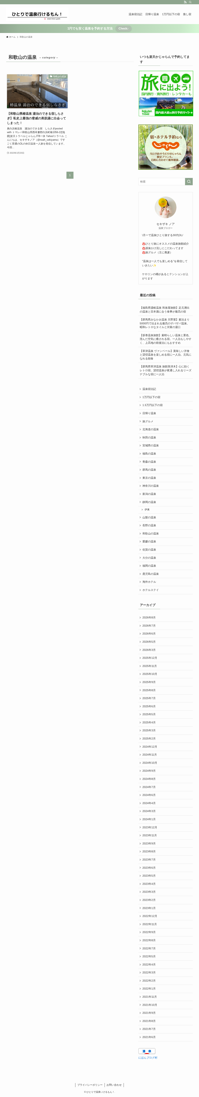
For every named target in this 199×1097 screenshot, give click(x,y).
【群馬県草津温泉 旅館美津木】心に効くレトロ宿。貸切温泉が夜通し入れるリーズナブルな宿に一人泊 (165, 370)
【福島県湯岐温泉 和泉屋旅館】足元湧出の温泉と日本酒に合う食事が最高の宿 (164, 309)
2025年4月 (149, 722)
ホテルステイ (150, 589)
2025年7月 (149, 698)
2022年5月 (149, 956)
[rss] (185, 2)
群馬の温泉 (149, 469)
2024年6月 (149, 795)
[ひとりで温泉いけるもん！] (37, 14)
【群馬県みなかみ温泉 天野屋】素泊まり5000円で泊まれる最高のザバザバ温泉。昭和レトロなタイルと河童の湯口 (164, 323)
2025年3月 (149, 730)
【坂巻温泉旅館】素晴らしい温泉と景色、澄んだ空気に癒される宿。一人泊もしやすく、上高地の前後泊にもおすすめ (165, 339)
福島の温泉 (149, 453)
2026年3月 (149, 649)
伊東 (147, 509)
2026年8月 (149, 617)
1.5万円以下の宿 (152, 405)
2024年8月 (149, 778)
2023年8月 (149, 851)
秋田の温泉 (149, 437)
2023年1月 (149, 908)
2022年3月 (149, 972)
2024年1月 (149, 819)
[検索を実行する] (189, 181)
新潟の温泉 (149, 493)
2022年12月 (149, 916)
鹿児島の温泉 (150, 573)
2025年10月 (149, 673)
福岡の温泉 (149, 565)
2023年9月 (149, 843)
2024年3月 (149, 811)
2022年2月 (149, 980)
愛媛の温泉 (149, 541)
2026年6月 (149, 633)
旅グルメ (147, 421)
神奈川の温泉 (150, 485)
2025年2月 (149, 738)
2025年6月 (149, 706)
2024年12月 (149, 746)
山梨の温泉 (149, 517)
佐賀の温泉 (149, 549)
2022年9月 (149, 932)
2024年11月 (149, 754)
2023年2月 (149, 899)
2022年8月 (149, 940)
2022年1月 (149, 988)
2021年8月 (149, 1021)
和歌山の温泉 (150, 533)
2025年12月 (149, 657)
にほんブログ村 (147, 1057)
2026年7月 (149, 625)
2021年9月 (149, 1012)
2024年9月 (149, 770)
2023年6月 (149, 867)
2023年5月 (149, 875)
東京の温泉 (149, 477)
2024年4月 (149, 803)
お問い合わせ (114, 1084)
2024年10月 (149, 762)
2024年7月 (149, 787)
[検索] (190, 2)
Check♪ (124, 28)
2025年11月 (149, 666)
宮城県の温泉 (150, 445)
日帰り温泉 (149, 413)
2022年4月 (149, 964)
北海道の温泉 (150, 429)
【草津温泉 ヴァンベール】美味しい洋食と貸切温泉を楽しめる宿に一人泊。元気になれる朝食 (165, 354)
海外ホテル (149, 581)
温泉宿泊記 (149, 388)
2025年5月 (149, 714)
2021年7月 (149, 1028)
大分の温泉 (149, 557)
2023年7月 (149, 859)
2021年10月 (149, 1004)
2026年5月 (149, 641)
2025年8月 (149, 690)
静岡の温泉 (149, 502)
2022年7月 (149, 948)
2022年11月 (149, 924)
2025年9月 (149, 682)
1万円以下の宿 (151, 397)
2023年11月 (149, 835)
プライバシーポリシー (90, 1084)
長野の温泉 (149, 525)
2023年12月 (149, 827)
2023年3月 (149, 891)
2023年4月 (149, 883)
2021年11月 (149, 996)
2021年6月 (149, 1037)
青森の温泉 (149, 461)
